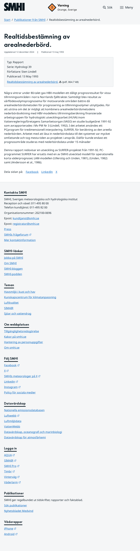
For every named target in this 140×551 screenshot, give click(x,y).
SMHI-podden (13, 274)
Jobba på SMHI (13, 258)
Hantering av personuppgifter (23, 342)
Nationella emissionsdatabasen (24, 410)
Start (7, 20)
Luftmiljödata (12, 421)
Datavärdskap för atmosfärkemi (25, 437)
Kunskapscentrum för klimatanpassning (30, 297)
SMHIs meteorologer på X (39, 376)
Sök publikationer (15, 505)
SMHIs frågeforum (34, 234)
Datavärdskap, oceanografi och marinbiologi (33, 432)
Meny (129, 7)
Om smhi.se (11, 347)
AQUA (26, 455)
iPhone (27, 528)
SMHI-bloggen (13, 268)
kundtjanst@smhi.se (26, 218)
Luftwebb (28, 415)
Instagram (29, 387)
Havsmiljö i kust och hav (19, 292)
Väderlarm (29, 482)
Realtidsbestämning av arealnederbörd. (34, 82)
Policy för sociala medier (20, 392)
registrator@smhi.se (26, 224)
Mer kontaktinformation (20, 240)
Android (27, 534)
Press (7, 229)
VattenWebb (12, 426)
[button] (107, 7)
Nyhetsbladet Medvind (18, 511)
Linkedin (28, 381)
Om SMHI (10, 263)
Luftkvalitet (11, 303)
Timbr (26, 471)
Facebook (32, 172)
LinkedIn (47, 172)
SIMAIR (8, 308)
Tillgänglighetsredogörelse (21, 331)
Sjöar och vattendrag (17, 313)
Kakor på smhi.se (15, 337)
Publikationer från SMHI (29, 20)
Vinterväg (28, 477)
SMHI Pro (28, 466)
